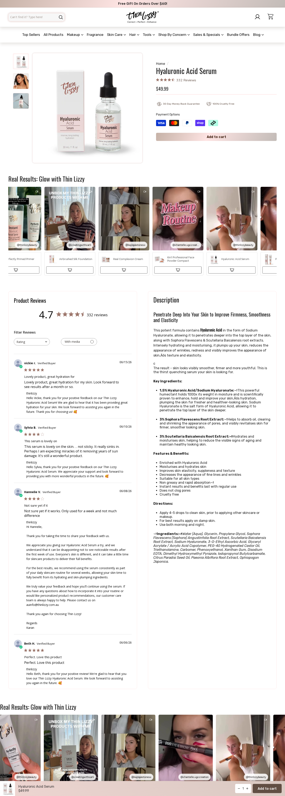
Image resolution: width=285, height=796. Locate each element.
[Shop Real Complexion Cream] (114, 270)
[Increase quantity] (247, 788)
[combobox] (36, 17)
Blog (257, 35)
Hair (133, 35)
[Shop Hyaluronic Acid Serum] (222, 270)
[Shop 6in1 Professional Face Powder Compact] (168, 270)
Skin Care (115, 35)
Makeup (74, 35)
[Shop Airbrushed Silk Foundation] (60, 270)
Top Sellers (31, 35)
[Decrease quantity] (239, 788)
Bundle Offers (238, 35)
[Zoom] (87, 108)
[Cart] (272, 17)
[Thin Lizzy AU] (142, 17)
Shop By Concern (172, 35)
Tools (147, 35)
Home (160, 64)
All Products (53, 35)
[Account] (258, 17)
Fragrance (95, 35)
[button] (60, 231)
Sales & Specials (207, 35)
